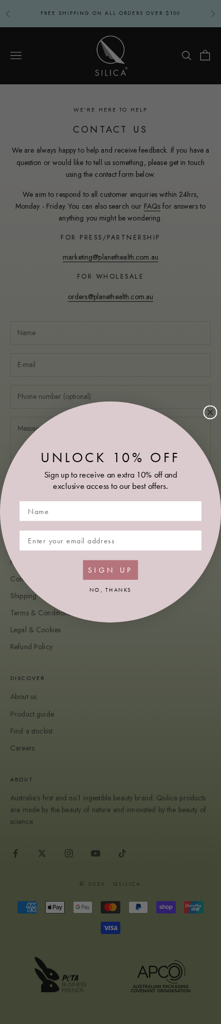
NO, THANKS (110, 589)
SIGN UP (110, 569)
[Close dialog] (210, 412)
